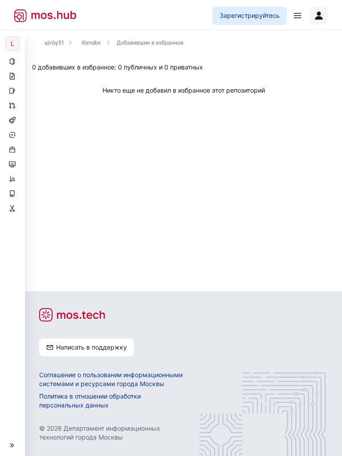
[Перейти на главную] (45, 15)
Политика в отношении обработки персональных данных (90, 400)
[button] (12, 445)
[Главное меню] (297, 15)
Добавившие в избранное (150, 42)
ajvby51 (54, 42)
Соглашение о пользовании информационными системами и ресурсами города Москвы (111, 379)
